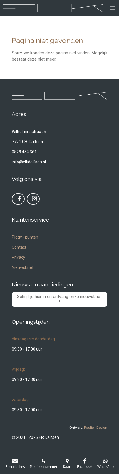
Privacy (18, 257)
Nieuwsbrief (23, 267)
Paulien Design (95, 428)
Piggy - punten (25, 237)
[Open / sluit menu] (112, 8)
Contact (19, 247)
